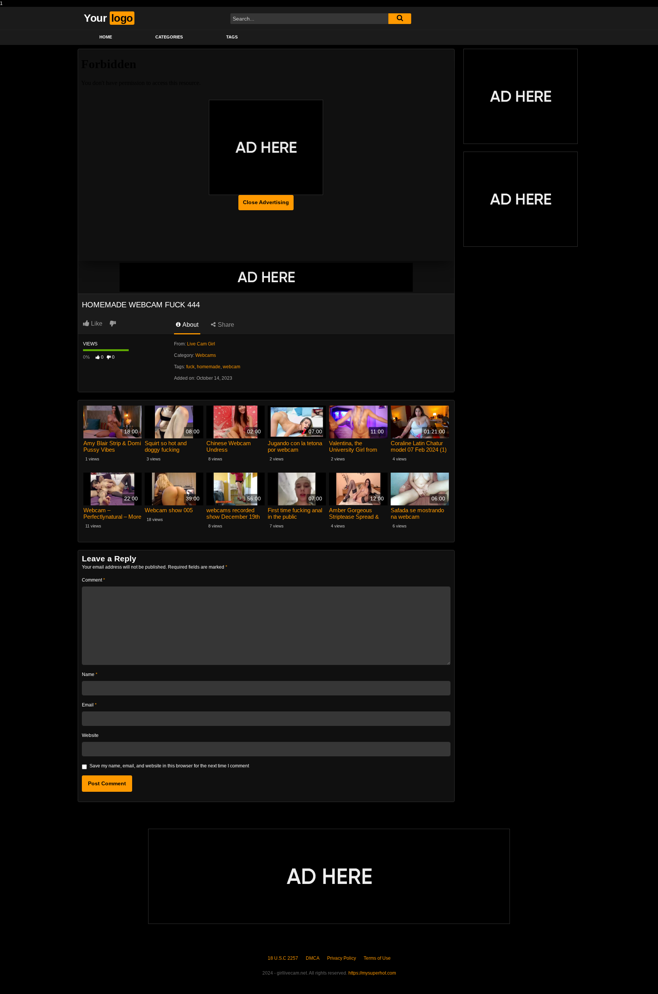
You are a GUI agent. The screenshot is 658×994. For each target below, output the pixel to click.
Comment (93, 580)
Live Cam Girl (201, 344)
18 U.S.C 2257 (283, 958)
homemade (208, 366)
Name (89, 674)
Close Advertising (266, 202)
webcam (231, 366)
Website (90, 735)
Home (105, 37)
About (189, 324)
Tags (232, 37)
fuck (190, 366)
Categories (169, 37)
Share (225, 324)
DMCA (312, 958)
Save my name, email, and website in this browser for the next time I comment (169, 766)
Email (89, 705)
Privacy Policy (341, 958)
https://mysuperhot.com (372, 973)
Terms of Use (377, 958)
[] (399, 18)
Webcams (205, 355)
